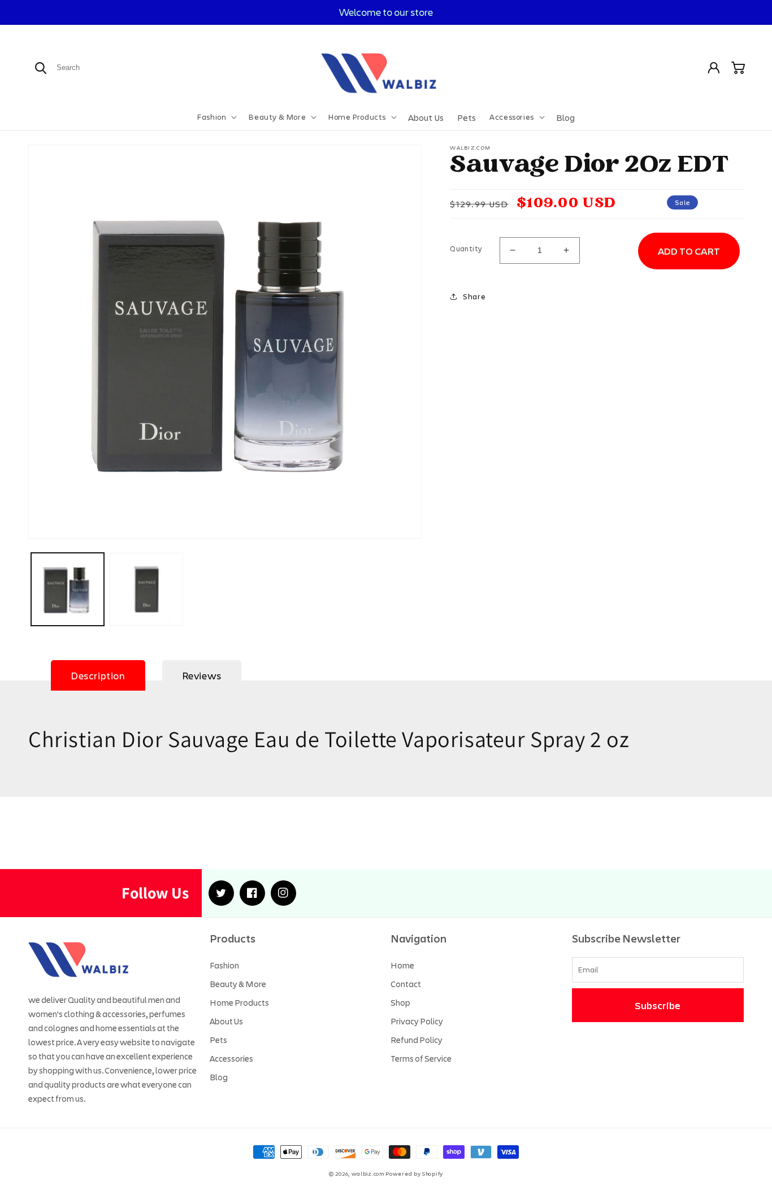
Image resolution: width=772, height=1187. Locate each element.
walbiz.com (368, 1173)
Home (402, 965)
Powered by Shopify (414, 1173)
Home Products (239, 1002)
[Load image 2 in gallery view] (146, 589)
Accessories (231, 1058)
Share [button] (474, 296)
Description (98, 675)
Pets (218, 1039)
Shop (400, 1002)
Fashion (224, 965)
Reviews (202, 675)
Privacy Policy (417, 1021)
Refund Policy (417, 1039)
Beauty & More (238, 983)
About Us (226, 1021)
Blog (219, 1077)
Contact (406, 983)
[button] (215, 117)
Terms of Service (421, 1058)
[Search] (40, 67)
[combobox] (95, 67)
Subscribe (657, 1005)
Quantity (466, 248)
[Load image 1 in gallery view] (67, 589)
